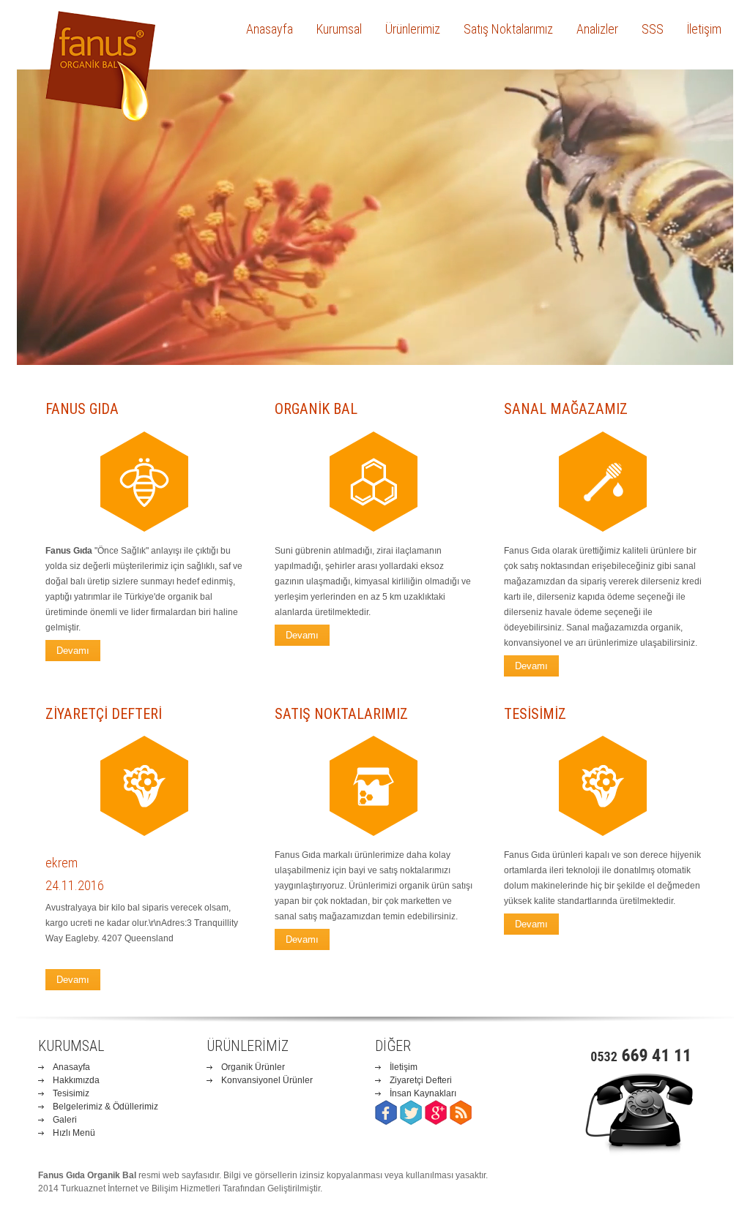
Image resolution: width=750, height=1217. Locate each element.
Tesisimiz (71, 1093)
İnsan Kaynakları (423, 1093)
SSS (653, 29)
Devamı (72, 979)
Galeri (65, 1120)
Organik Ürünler (253, 1067)
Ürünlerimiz (412, 29)
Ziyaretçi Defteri (421, 1080)
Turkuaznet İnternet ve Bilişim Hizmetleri (140, 1188)
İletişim (704, 29)
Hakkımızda (76, 1080)
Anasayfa (269, 29)
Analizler (597, 29)
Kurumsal (339, 29)
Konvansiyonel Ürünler (267, 1080)
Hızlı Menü (74, 1133)
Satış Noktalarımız (508, 29)
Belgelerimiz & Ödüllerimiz (105, 1106)
